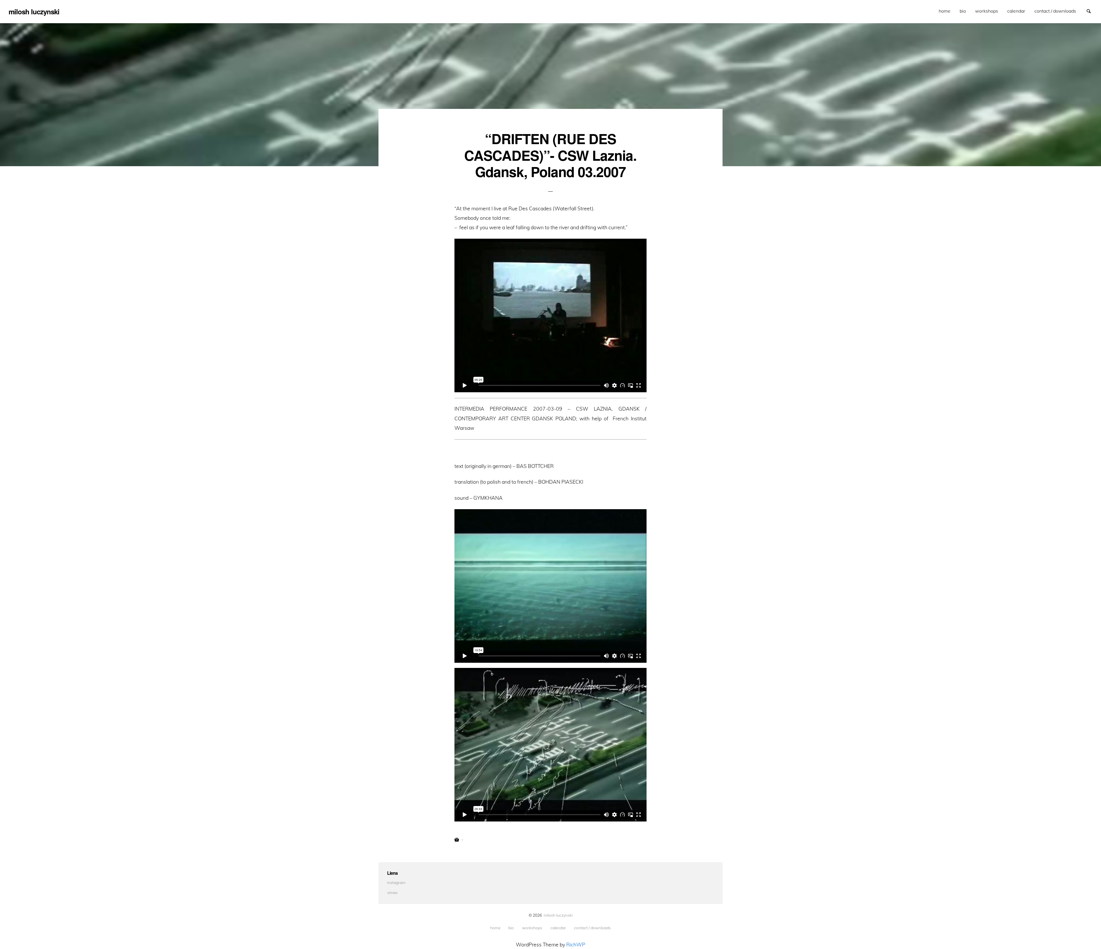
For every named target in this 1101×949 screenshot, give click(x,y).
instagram (396, 882)
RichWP (575, 944)
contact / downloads (1055, 11)
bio (963, 11)
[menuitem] (944, 11)
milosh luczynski (558, 915)
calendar (1016, 11)
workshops (986, 11)
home (944, 11)
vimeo (392, 892)
